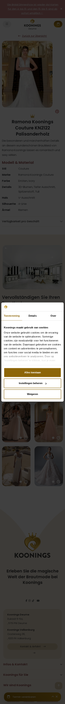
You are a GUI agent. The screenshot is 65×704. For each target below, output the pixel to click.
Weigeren (32, 394)
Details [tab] (32, 315)
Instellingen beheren (30, 383)
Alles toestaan (32, 372)
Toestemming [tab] (12, 315)
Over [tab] (53, 315)
